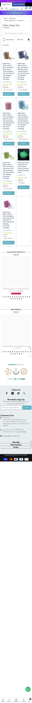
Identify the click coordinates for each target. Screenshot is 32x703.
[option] (16, 1)
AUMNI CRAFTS (6, 4)
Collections (12, 18)
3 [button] (6, 296)
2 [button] (4, 296)
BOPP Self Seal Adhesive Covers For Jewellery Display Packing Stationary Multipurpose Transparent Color (16, 289)
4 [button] (8, 296)
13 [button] (27, 296)
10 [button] (21, 296)
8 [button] (16, 296)
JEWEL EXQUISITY (18, 4)
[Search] (6, 8)
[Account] (22, 8)
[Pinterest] (18, 393)
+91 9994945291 (21, 431)
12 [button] (25, 296)
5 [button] (10, 296)
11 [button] (23, 296)
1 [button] (1, 296)
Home (5, 18)
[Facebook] (6, 393)
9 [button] (18, 296)
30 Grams (21, 183)
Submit (27, 407)
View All (16, 254)
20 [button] (21, 298)
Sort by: (8, 39)
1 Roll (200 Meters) (9, 89)
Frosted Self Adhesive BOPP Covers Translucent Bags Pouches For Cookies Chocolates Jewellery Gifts (16, 346)
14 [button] (29, 296)
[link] (9, 700)
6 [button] (12, 296)
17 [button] (15, 298)
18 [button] (17, 298)
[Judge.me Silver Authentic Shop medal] (16, 371)
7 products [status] (6, 45)
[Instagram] (12, 393)
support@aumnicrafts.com (11, 436)
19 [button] (19, 298)
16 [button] (13, 298)
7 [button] (14, 296)
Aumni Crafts (22, 455)
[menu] (2, 8)
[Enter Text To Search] (28, 33)
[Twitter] (24, 393)
